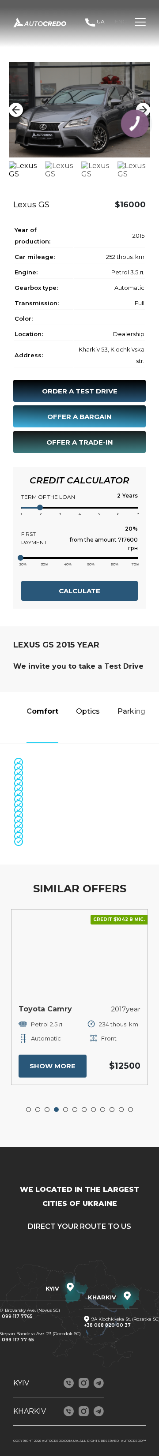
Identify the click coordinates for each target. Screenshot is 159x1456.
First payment (34, 538)
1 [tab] (28, 1110)
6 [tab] (75, 1110)
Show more (53, 1066)
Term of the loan (48, 497)
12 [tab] (131, 1110)
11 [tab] (121, 1110)
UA (101, 21)
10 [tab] (112, 1110)
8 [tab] (93, 1110)
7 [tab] (84, 1110)
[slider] (40, 507)
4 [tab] (56, 1110)
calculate (79, 591)
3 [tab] (47, 1110)
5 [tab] (66, 1110)
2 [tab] (38, 1110)
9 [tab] (103, 1110)
